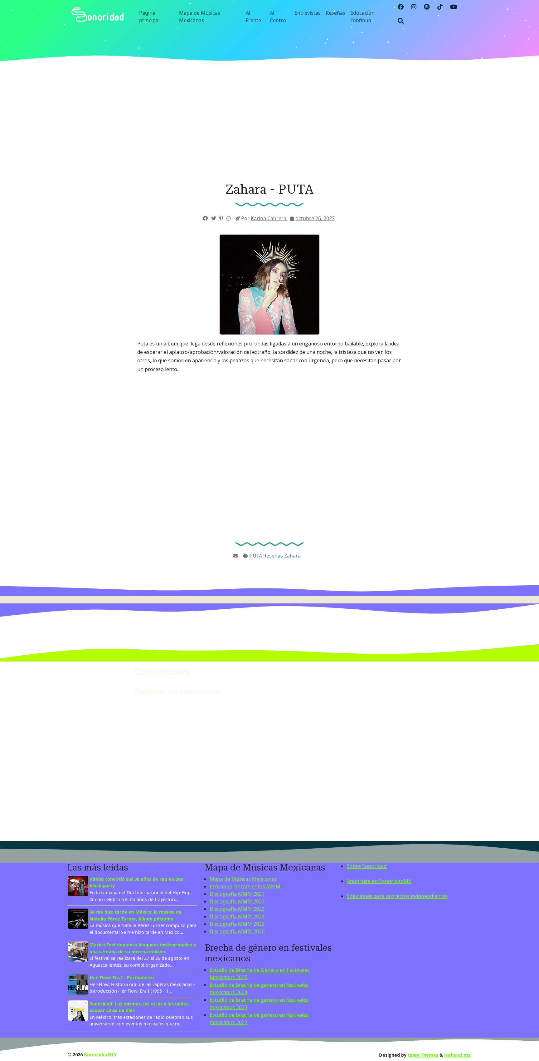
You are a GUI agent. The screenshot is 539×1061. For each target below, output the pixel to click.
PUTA (256, 555)
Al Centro (278, 16)
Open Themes (423, 1055)
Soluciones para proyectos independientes (397, 896)
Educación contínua (362, 16)
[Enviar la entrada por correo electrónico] (235, 555)
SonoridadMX (100, 1055)
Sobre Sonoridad (367, 866)
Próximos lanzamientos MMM (245, 886)
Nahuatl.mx (457, 1055)
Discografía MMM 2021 (237, 893)
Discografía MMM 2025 (237, 923)
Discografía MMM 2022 (237, 901)
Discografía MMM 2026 (237, 931)
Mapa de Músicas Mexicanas (199, 16)
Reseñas (335, 12)
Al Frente (253, 16)
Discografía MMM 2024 (237, 916)
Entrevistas (307, 12)
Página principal (149, 16)
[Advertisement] (269, 123)
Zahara (292, 555)
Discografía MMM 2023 (237, 908)
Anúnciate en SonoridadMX (379, 881)
